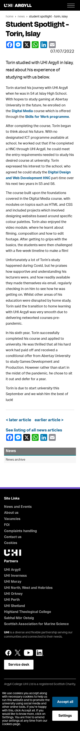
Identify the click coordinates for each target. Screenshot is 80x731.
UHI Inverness (15, 575)
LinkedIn (44, 44)
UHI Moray (12, 581)
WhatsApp (35, 44)
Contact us (13, 537)
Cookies (10, 543)
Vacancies (12, 519)
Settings (65, 715)
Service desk (18, 664)
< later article (19, 420)
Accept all (65, 702)
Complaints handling (20, 531)
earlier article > (48, 420)
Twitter (18, 653)
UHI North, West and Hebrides (28, 588)
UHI (6, 632)
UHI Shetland (14, 606)
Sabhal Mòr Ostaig (19, 618)
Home (9, 16)
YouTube (28, 653)
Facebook (10, 44)
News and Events (18, 506)
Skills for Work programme (47, 117)
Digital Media (22, 111)
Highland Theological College (27, 612)
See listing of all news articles (34, 430)
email (52, 44)
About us (11, 512)
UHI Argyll (12, 569)
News (21, 16)
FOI (7, 525)
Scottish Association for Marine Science (36, 624)
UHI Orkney (13, 593)
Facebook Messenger (18, 44)
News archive (15, 459)
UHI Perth (12, 599)
